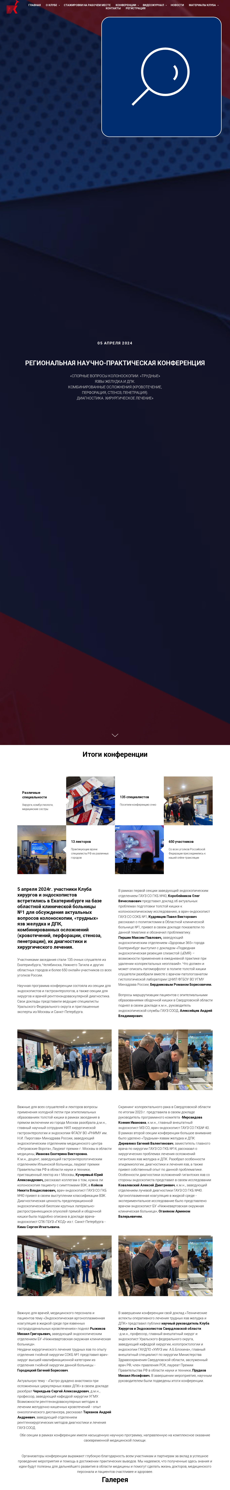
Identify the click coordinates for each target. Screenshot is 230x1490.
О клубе (52, 5)
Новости (177, 5)
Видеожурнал (154, 5)
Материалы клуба (203, 5)
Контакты (113, 8)
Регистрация (135, 8)
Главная (34, 5)
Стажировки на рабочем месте (87, 5)
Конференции (126, 5)
